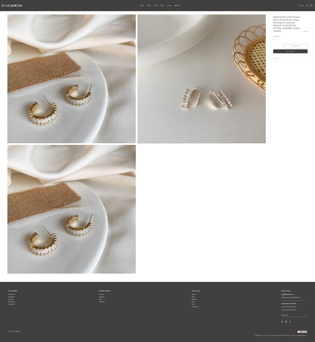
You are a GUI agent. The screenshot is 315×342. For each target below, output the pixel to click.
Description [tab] (276, 58)
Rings (100, 299)
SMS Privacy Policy (285, 335)
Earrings (101, 294)
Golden (194, 294)
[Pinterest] (286, 321)
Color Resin (195, 307)
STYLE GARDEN (16, 331)
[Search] (307, 5)
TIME (155, 5)
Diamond (194, 299)
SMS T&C (293, 335)
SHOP (149, 5)
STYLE (162, 5)
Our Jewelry (11, 302)
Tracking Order (258, 335)
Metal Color (276, 36)
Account (301, 5)
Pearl (193, 302)
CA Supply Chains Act (302, 335)
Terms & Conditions (275, 335)
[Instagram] (282, 321)
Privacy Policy (266, 335)
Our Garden (11, 297)
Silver (193, 297)
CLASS (169, 5)
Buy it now (290, 51)
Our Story (10, 299)
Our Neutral (11, 304)
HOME (142, 5)
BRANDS (176, 5)
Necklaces (102, 297)
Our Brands (11, 294)
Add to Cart (296, 46)
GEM (193, 304)
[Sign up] (306, 315)
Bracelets (101, 302)
